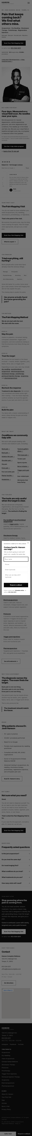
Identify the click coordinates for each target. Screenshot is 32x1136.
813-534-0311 (12, 592)
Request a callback (16, 585)
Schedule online (19, 590)
